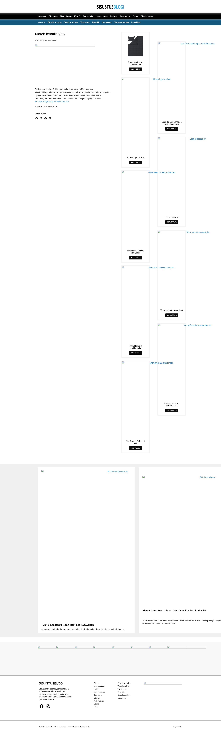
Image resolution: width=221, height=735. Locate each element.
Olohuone (98, 683)
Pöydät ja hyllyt (124, 683)
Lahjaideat (122, 698)
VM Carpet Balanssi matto (135, 442)
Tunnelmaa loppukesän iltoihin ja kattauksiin (67, 625)
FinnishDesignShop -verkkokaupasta (52, 101)
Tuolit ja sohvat (124, 686)
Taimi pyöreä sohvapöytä (171, 310)
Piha (96, 707)
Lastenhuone (99, 692)
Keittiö (96, 689)
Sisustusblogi (51, 683)
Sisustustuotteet (51, 40)
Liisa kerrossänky (172, 217)
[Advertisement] (74, 147)
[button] (36, 118)
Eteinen (97, 698)
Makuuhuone (99, 686)
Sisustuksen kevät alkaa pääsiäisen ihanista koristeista (174, 610)
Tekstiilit (121, 692)
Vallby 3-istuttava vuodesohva (171, 404)
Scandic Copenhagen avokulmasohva (172, 123)
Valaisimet (122, 689)
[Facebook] (41, 706)
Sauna (96, 704)
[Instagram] (48, 706)
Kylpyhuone (99, 701)
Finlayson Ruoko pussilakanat (135, 63)
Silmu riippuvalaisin (136, 157)
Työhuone (98, 695)
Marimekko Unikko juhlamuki (135, 252)
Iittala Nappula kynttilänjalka (135, 347)
